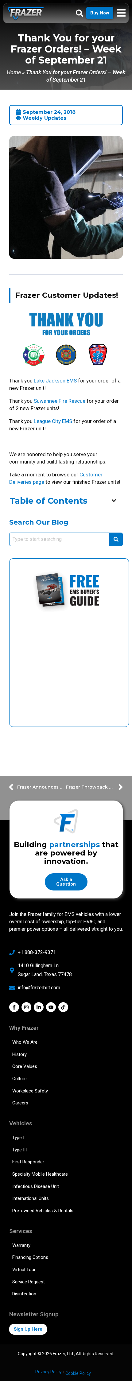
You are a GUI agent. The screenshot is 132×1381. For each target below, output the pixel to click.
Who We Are (24, 1042)
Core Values (24, 1066)
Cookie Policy (78, 1373)
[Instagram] (26, 1007)
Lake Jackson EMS (55, 381)
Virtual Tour (24, 1269)
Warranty (21, 1245)
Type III (19, 1150)
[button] (113, 500)
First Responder (28, 1162)
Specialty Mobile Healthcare (40, 1174)
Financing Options (30, 1257)
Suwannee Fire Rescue (59, 401)
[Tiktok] (63, 1007)
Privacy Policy (48, 1371)
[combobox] (59, 539)
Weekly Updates (44, 118)
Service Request (28, 1282)
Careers (20, 1103)
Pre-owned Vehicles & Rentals (42, 1210)
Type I (18, 1137)
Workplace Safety (30, 1091)
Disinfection (24, 1294)
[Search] (116, 539)
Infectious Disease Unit (35, 1186)
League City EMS (53, 421)
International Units (30, 1198)
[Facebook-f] (14, 1007)
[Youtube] (51, 1007)
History (19, 1054)
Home (14, 72)
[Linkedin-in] (39, 1007)
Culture (19, 1078)
